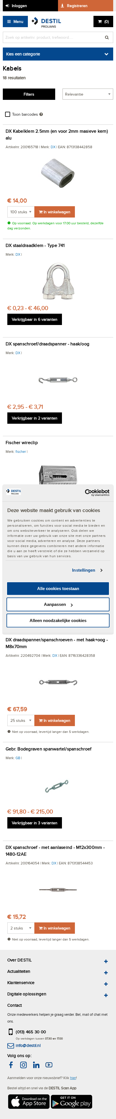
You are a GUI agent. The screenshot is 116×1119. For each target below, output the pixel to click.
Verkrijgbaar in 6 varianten (34, 319)
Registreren (77, 5)
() (106, 21)
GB (17, 757)
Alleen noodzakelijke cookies (58, 620)
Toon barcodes (25, 114)
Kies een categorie (23, 54)
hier (73, 1077)
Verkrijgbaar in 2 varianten (34, 418)
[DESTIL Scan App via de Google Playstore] (72, 1102)
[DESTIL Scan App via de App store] (28, 1102)
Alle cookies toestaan (58, 588)
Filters (29, 94)
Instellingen (83, 570)
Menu (18, 21)
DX (53, 146)
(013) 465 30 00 (31, 1032)
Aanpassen (55, 604)
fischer (20, 451)
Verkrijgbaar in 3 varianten (34, 823)
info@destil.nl (28, 1045)
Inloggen (19, 5)
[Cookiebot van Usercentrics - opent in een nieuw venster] (85, 492)
